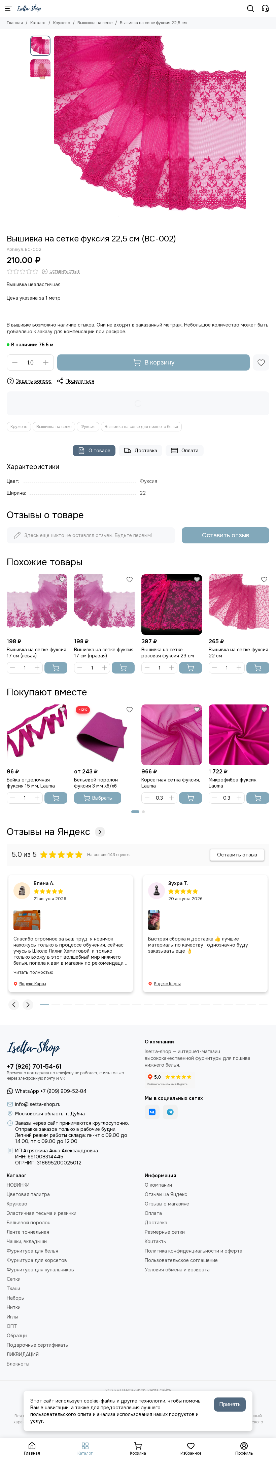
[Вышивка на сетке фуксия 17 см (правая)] (104, 604)
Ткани (13, 1289)
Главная (15, 23)
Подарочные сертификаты (38, 1345)
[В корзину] (55, 668)
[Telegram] (170, 1112)
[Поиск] (250, 8)
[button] (57, 131)
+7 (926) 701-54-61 (34, 1066)
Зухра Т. (178, 883)
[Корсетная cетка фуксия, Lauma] (171, 734)
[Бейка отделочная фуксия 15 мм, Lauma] (37, 734)
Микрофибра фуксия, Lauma (233, 783)
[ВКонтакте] (152, 1112)
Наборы (16, 1298)
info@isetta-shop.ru (38, 1104)
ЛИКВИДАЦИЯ (23, 1354)
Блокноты (18, 1364)
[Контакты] (265, 8)
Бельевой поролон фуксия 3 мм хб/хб (96, 783)
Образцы (17, 1336)
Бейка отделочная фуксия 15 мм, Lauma (31, 783)
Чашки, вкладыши (27, 1241)
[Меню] (8, 8)
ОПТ (12, 1326)
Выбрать (102, 798)
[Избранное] (261, 362)
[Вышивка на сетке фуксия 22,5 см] (150, 131)
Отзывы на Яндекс (48, 832)
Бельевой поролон (28, 1223)
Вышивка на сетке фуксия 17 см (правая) (104, 653)
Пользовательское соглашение (181, 1260)
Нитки (14, 1307)
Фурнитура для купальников (40, 1270)
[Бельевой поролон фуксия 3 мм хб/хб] (104, 734)
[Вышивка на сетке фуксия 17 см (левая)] (37, 604)
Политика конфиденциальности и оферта (193, 1251)
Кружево (61, 23)
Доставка (146, 451)
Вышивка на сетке (94, 23)
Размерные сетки (165, 1232)
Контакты (156, 1241)
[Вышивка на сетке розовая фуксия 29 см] (171, 604)
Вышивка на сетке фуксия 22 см (238, 653)
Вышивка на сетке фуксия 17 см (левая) (36, 653)
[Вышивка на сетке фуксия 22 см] (239, 604)
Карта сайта (159, 1390)
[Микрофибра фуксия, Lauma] (239, 734)
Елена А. (44, 883)
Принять (230, 1404)
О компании (158, 1185)
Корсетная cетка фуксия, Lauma (170, 783)
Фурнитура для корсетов (37, 1260)
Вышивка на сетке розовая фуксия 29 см (167, 653)
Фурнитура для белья (32, 1251)
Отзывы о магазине (167, 1204)
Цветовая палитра (28, 1194)
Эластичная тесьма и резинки (41, 1213)
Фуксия (88, 426)
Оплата (190, 451)
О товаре (99, 451)
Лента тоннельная (28, 1232)
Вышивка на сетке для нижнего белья (141, 426)
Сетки (14, 1279)
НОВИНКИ (18, 1185)
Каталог (38, 23)
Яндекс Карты (32, 984)
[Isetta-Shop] (29, 8)
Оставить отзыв (225, 535)
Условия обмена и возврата (177, 1270)
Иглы (12, 1317)
